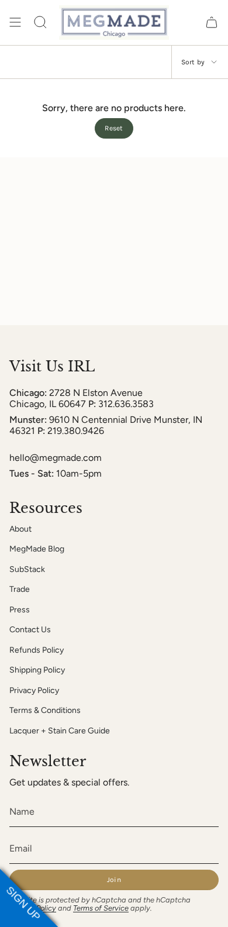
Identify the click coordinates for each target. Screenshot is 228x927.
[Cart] (211, 22)
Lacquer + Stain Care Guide (59, 731)
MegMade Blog (36, 549)
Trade (19, 589)
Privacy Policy (34, 690)
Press (19, 610)
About (20, 529)
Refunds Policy (36, 650)
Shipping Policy (37, 670)
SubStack (27, 569)
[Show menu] (15, 22)
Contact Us (30, 630)
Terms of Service (101, 908)
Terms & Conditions (45, 710)
